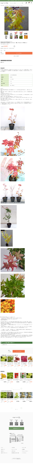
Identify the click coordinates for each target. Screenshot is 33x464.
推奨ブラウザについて (4, 452)
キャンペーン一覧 (14, 449)
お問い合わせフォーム (16, 428)
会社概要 (23, 449)
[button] (21, 369)
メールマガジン (24, 452)
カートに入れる (18, 53)
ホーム (2, 447)
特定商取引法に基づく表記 (15, 452)
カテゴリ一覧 (24, 447)
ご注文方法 (13, 447)
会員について (3, 449)
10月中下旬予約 (2, 5)
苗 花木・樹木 (6, 5)
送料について (2, 62)
